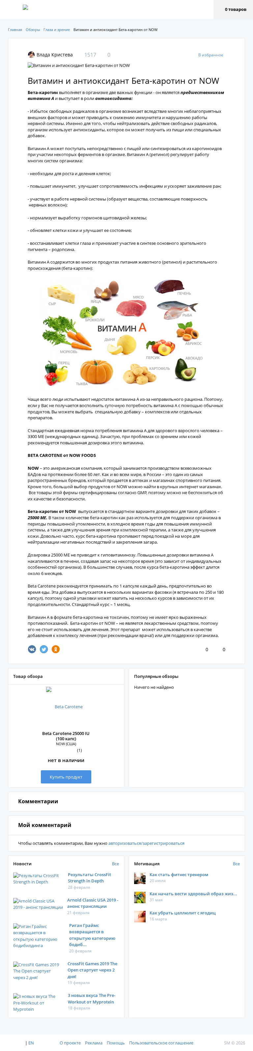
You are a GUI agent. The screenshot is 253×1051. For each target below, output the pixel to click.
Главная (15, 29)
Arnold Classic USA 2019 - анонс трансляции (92, 903)
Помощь (116, 1043)
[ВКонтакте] (32, 649)
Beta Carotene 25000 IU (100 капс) (66, 736)
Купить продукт (66, 777)
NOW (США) (66, 743)
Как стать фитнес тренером (179, 874)
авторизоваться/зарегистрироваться (146, 843)
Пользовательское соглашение (161, 1043)
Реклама (93, 1043)
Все (115, 864)
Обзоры (33, 29)
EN (31, 1043)
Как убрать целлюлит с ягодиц (183, 913)
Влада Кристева (55, 54)
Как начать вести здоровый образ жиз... (193, 894)
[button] (233, 9)
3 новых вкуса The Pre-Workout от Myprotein (91, 998)
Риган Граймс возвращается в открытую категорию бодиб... (92, 935)
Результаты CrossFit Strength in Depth (89, 878)
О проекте (70, 1043)
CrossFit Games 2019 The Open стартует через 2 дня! (92, 970)
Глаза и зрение (56, 29)
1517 (90, 54)
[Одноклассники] (56, 649)
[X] (44, 649)
